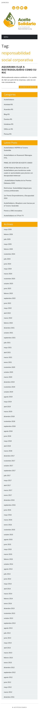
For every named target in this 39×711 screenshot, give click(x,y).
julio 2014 (7, 574)
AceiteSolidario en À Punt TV (14, 215)
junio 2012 (7, 682)
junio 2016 (7, 510)
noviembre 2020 (9, 367)
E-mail (21, 8)
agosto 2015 (8, 539)
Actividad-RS (8, 104)
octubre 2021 (8, 333)
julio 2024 (7, 259)
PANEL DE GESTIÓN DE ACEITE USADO (18, 163)
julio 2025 (7, 239)
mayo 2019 (8, 402)
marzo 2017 (8, 490)
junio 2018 (7, 436)
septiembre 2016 (9, 505)
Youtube (17, 7)
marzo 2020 (8, 377)
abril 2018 (7, 446)
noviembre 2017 (9, 461)
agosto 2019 (8, 397)
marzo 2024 (8, 274)
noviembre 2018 (9, 421)
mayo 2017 (8, 480)
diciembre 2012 (9, 667)
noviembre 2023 (9, 278)
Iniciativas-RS (8, 124)
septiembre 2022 (9, 298)
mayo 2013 (8, 643)
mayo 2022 (8, 308)
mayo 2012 (8, 687)
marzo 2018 (8, 451)
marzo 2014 (8, 594)
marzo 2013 (8, 653)
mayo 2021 (8, 347)
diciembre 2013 (9, 608)
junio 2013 (7, 638)
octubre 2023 (8, 283)
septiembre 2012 (9, 672)
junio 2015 (7, 544)
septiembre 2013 (9, 623)
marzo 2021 (8, 357)
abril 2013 (7, 648)
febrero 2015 (8, 559)
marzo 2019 (8, 411)
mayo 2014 (8, 584)
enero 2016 (8, 525)
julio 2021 (7, 342)
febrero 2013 (8, 657)
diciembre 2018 (9, 416)
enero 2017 (8, 495)
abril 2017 (7, 485)
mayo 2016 (8, 515)
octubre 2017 (8, 466)
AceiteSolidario (9, 99)
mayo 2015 (8, 549)
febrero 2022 (8, 323)
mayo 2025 (8, 244)
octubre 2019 (8, 392)
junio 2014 (7, 579)
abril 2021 (7, 352)
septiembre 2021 (9, 338)
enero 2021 (8, 362)
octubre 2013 (8, 618)
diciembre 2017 (9, 456)
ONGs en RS (8, 129)
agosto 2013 (8, 628)
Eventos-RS (8, 119)
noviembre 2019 (9, 387)
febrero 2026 (8, 234)
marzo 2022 (8, 318)
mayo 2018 (8, 441)
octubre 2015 (8, 534)
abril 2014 (7, 589)
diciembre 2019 (9, 382)
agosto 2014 (8, 569)
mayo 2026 (8, 229)
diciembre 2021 (9, 328)
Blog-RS (33, 87)
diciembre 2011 (9, 697)
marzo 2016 (8, 520)
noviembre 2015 (9, 530)
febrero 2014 (8, 598)
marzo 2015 (8, 554)
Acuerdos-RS (24, 87)
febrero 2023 (8, 293)
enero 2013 (8, 662)
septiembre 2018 (9, 426)
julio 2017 (7, 475)
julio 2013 (7, 633)
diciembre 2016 (9, 500)
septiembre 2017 (9, 470)
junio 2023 (7, 288)
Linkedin (13, 7)
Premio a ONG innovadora (13, 211)
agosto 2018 (8, 431)
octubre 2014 (8, 564)
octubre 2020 (8, 372)
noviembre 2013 (9, 613)
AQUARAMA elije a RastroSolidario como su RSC (19, 69)
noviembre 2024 (9, 254)
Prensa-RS (7, 134)
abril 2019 (7, 406)
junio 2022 (7, 303)
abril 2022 (7, 313)
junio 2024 (7, 264)
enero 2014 (8, 603)
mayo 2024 (8, 269)
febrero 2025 (8, 249)
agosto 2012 (8, 677)
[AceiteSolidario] (19, 29)
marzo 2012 (8, 692)
